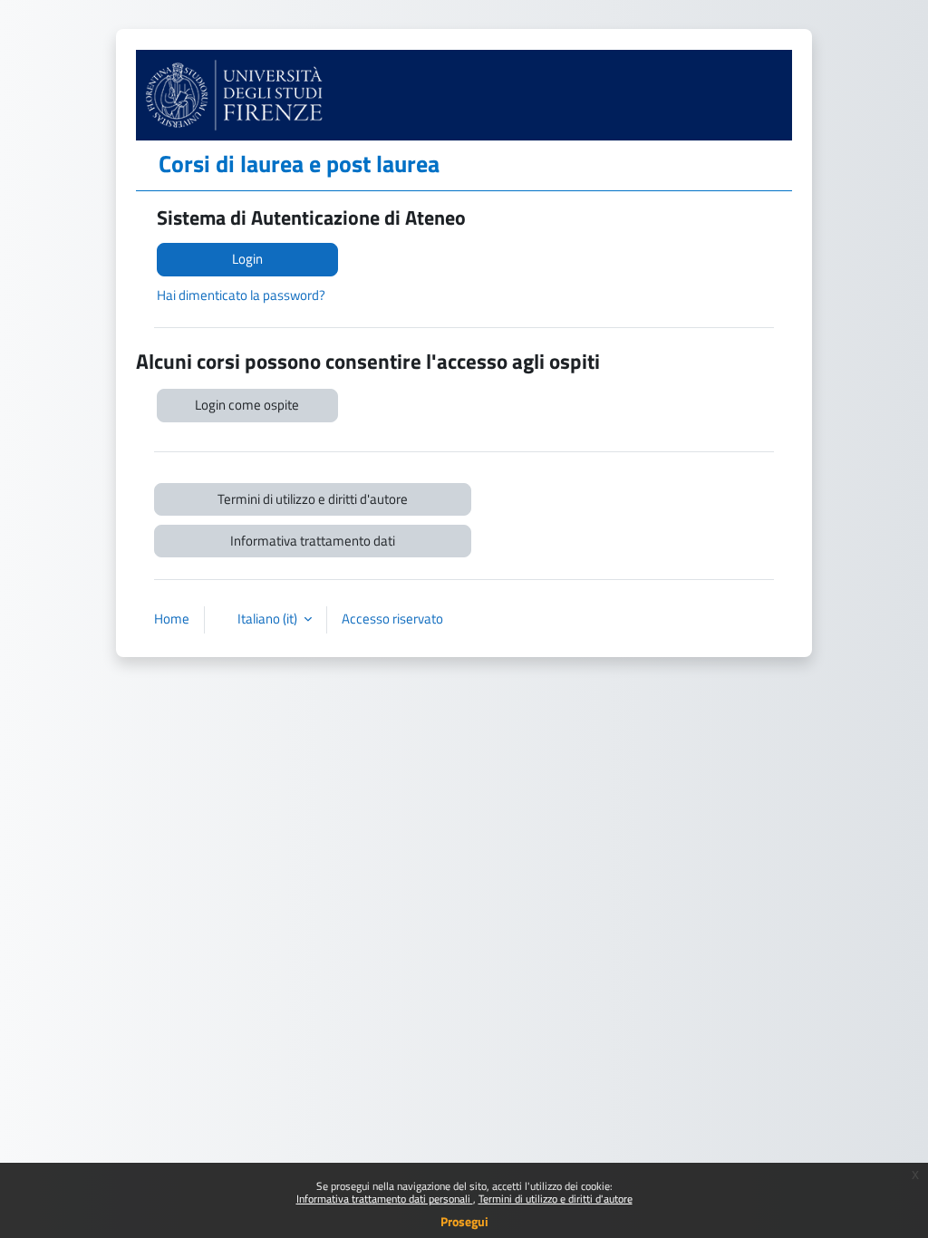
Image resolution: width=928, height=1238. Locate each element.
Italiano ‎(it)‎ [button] (268, 619)
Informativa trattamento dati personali (384, 1198)
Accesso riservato (392, 619)
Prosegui (464, 1221)
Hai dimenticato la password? (241, 295)
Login (247, 258)
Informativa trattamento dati (312, 540)
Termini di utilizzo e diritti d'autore (555, 1198)
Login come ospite (247, 404)
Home (171, 619)
